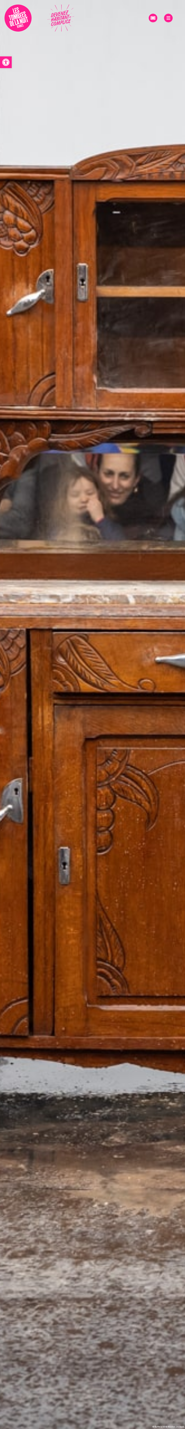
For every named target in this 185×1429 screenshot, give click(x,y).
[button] (6, 62)
